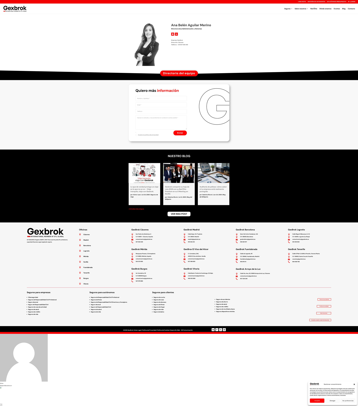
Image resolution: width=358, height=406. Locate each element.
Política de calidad (323, 306)
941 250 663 (295, 242)
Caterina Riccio (173, 197)
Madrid (85, 240)
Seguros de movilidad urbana (225, 309)
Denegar (332, 401)
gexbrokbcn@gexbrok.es (247, 239)
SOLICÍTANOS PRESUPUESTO (336, 2)
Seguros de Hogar (159, 307)
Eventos (337, 9)
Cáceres (86, 234)
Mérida (85, 256)
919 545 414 (191, 242)
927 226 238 (243, 278)
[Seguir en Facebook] (216, 329)
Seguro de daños (159, 312)
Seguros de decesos (160, 302)
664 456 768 (296, 261)
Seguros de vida (33, 314)
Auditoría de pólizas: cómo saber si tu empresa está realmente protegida (213, 189)
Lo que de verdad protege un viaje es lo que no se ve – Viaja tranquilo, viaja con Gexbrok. (144, 189)
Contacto (351, 9)
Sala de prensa (323, 313)
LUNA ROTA (302, 2)
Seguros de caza (159, 300)
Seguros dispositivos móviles (225, 311)
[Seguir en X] (220, 329)
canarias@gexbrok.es (299, 259)
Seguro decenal (33, 302)
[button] (354, 384)
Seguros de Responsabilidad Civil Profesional (42, 300)
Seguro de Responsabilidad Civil (38, 304)
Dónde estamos (325, 9)
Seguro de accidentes (223, 299)
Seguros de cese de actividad (37, 307)
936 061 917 (243, 242)
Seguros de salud (33, 309)
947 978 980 (139, 281)
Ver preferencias (348, 401)
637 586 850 (191, 261)
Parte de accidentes (324, 299)
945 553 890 (191, 278)
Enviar (180, 133)
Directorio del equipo (179, 73)
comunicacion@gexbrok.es (144, 239)
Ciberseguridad (33, 297)
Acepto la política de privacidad (148, 135)
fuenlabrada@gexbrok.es (247, 259)
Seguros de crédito (34, 312)
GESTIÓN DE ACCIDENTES (316, 2)
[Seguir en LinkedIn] (176, 34)
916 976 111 (243, 261)
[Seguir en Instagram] (224, 329)
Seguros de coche (159, 297)
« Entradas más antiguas (136, 209)
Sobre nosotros (300, 9)
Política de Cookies (163, 330)
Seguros (287, 9)
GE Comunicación (187, 330)
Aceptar (317, 401)
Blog (344, 9)
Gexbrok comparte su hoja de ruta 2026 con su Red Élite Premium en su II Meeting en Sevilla (177, 190)
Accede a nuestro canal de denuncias (320, 320)
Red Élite (313, 9)
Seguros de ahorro (222, 302)
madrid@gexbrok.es (194, 239)
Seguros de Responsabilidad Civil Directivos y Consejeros (109, 302)
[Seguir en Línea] (172, 34)
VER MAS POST (179, 213)
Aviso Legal (137, 330)
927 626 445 (139, 242)
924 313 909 (139, 261)
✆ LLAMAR (351, 2)
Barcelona (87, 245)
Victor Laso (137, 194)
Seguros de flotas (96, 300)
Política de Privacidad (149, 330)
